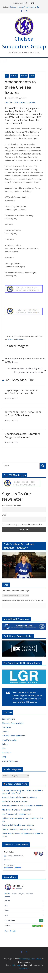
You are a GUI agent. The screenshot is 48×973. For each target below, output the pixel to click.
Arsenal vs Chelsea (12, 868)
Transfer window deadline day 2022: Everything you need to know (25, 370)
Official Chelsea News (16, 783)
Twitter (10, 339)
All (7, 76)
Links (4, 748)
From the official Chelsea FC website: (20, 102)
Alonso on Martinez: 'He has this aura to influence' (23, 805)
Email (4, 515)
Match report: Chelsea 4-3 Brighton (16, 810)
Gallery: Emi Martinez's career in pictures (18, 829)
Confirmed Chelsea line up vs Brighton (18, 825)
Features (14, 76)
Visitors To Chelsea (10, 761)
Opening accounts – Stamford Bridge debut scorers (22, 435)
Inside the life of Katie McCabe (14, 801)
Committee (6, 727)
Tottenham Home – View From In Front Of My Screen (23, 413)
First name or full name (11, 505)
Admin (23, 98)
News (32, 76)
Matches (24, 76)
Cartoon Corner (8, 719)
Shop (4, 756)
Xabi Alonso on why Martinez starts (16, 814)
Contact (5, 731)
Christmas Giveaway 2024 (12, 723)
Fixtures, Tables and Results (13, 735)
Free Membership (9, 740)
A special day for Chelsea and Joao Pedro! (19, 797)
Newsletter (6, 752)
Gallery (5, 744)
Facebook (21, 339)
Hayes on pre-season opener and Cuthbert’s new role (22, 391)
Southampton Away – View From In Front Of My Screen (25, 360)
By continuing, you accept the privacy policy (23, 524)
